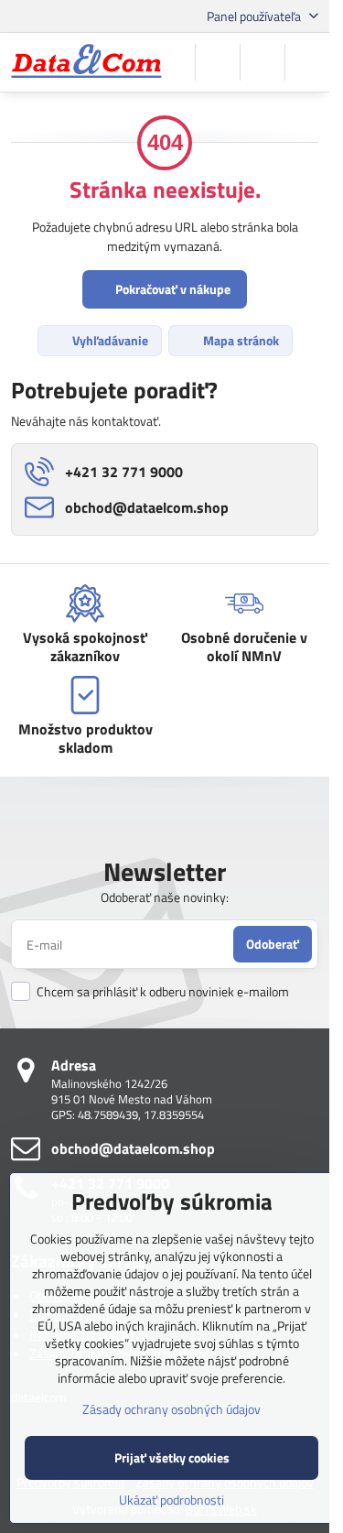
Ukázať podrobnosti (171, 1499)
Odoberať (272, 943)
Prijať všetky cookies (172, 1457)
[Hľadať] (218, 62)
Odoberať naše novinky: (165, 897)
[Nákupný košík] (262, 62)
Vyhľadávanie (109, 340)
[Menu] (307, 62)
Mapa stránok (239, 340)
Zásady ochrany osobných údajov (171, 1409)
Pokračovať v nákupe (171, 289)
